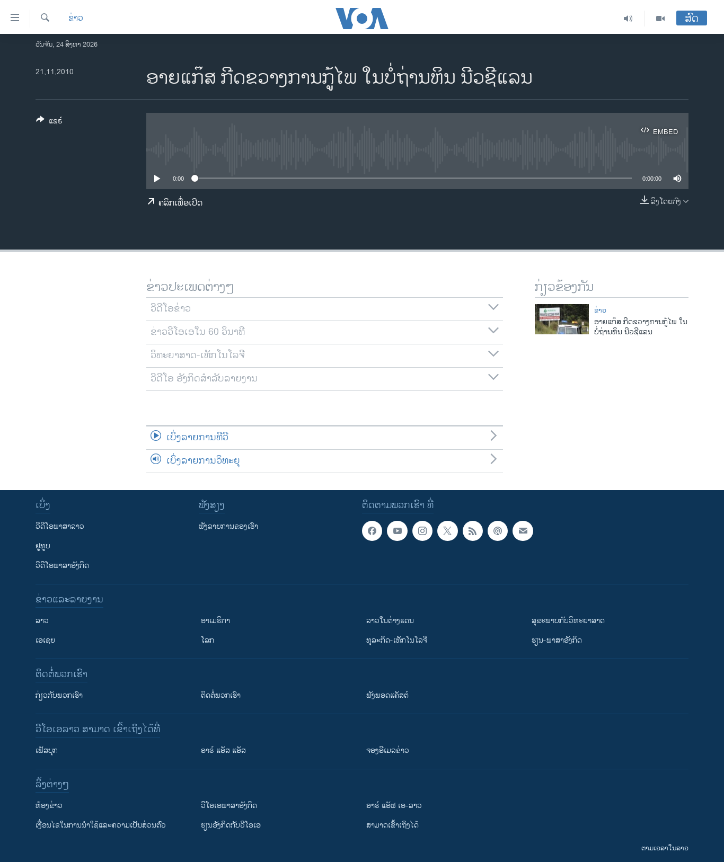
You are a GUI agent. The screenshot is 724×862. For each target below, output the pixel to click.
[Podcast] (498, 531)
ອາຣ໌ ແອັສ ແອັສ (223, 750)
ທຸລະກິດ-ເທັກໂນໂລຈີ (396, 640)
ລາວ (42, 620)
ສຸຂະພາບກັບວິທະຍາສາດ (568, 620)
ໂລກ (207, 640)
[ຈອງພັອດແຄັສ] (523, 531)
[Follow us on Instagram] (422, 531)
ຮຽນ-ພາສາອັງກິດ (557, 640)
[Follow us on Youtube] (397, 531)
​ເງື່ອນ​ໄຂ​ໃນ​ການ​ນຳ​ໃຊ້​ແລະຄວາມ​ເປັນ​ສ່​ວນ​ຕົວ (101, 825)
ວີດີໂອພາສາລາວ (60, 526)
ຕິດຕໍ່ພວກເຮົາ (221, 695)
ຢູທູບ (43, 546)
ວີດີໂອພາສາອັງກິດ (62, 565)
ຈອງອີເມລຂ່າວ (387, 750)
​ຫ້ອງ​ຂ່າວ (49, 805)
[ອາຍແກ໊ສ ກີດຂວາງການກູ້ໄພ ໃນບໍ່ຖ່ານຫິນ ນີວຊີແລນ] (562, 319)
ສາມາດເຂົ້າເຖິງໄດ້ (392, 825)
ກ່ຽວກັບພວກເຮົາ (59, 695)
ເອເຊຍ (45, 640)
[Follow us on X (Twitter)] (447, 531)
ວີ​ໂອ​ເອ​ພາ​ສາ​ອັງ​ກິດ (229, 805)
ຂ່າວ (75, 18)
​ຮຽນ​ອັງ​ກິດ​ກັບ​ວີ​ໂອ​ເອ (231, 825)
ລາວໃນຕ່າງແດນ (390, 620)
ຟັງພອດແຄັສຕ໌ (387, 695)
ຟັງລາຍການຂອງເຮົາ (228, 526)
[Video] (660, 18)
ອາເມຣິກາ (215, 620)
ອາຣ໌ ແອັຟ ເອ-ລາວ (394, 805)
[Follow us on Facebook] (372, 531)
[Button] (49, 122)
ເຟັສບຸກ (47, 750)
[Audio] (628, 18)
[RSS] (473, 531)
